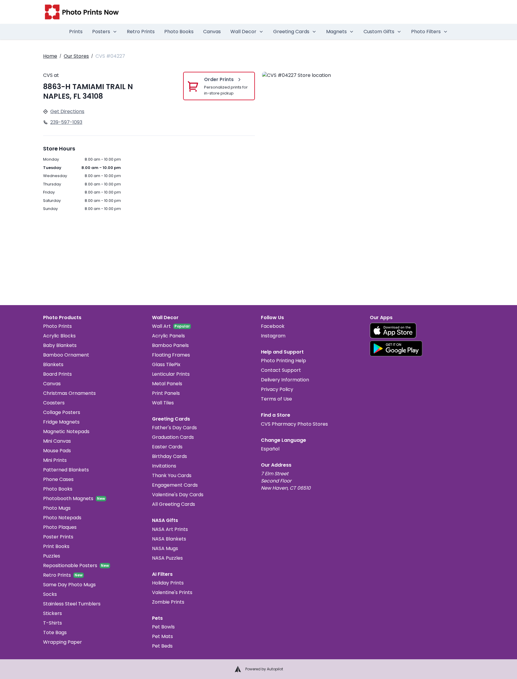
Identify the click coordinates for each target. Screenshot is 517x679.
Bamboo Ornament (66, 354)
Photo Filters (426, 31)
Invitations (164, 465)
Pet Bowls (163, 626)
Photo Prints (57, 326)
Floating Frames (171, 354)
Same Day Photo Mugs (69, 584)
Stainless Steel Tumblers (72, 603)
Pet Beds (162, 646)
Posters (101, 31)
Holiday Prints (168, 582)
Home (50, 56)
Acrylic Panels (168, 335)
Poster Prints (58, 536)
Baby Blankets (60, 345)
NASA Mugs (165, 548)
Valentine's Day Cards (177, 494)
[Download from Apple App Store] (393, 330)
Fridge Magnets (61, 421)
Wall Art (161, 326)
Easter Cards (167, 446)
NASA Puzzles (167, 558)
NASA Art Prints (170, 529)
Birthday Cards (169, 456)
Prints (76, 31)
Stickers (52, 613)
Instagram (273, 335)
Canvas (212, 31)
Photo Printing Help (283, 360)
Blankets (53, 364)
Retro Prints (141, 31)
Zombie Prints (168, 602)
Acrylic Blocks (59, 335)
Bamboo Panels (170, 345)
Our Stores (76, 56)
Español (270, 448)
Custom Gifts (379, 31)
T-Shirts (52, 622)
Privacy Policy (277, 389)
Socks (50, 594)
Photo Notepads (62, 517)
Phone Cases (58, 479)
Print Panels (166, 393)
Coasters (54, 402)
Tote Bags (55, 632)
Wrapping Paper (62, 642)
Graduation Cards (173, 437)
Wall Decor (243, 31)
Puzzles (51, 555)
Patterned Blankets (66, 469)
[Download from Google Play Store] (396, 348)
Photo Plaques (60, 527)
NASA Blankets (169, 538)
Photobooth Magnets (68, 498)
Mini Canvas (57, 441)
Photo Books (179, 31)
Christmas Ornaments (69, 393)
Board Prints (57, 374)
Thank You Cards (171, 475)
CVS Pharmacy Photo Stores (294, 424)
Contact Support (281, 370)
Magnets (336, 31)
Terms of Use (276, 398)
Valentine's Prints (172, 592)
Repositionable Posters (70, 565)
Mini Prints (55, 460)
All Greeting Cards (173, 504)
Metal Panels (167, 383)
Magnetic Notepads (66, 431)
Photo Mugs (57, 508)
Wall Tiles (163, 402)
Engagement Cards (175, 485)
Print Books (56, 546)
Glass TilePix (166, 364)
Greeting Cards (291, 31)
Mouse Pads (57, 450)
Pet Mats (162, 636)
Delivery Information (285, 379)
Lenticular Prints (171, 374)
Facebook (273, 326)
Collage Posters (61, 412)
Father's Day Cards (174, 427)
